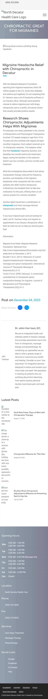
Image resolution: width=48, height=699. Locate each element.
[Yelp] (44, 7)
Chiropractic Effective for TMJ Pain (29, 454)
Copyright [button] (17, 687)
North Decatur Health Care (16, 592)
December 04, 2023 (27, 300)
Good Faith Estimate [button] (9, 692)
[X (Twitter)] (40, 7)
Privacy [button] (34, 687)
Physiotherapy (11, 643)
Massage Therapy (13, 638)
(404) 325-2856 (12, 2)
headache (15, 151)
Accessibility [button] (7, 687)
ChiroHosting (38, 695)
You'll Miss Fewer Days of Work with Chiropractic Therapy (29, 414)
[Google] (30, 7)
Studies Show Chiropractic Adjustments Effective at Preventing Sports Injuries (30, 493)
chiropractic (8, 205)
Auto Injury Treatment (14, 633)
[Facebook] (35, 7)
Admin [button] (21, 692)
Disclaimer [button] (26, 687)
